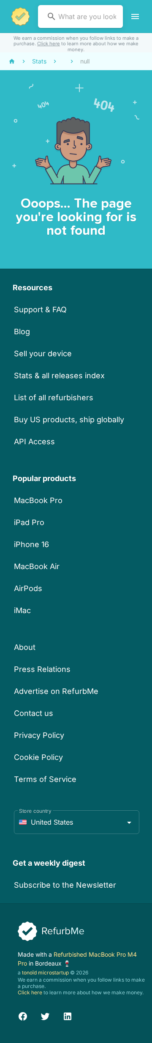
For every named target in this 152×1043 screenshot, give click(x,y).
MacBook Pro (38, 500)
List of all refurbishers (53, 397)
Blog (22, 331)
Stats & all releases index (59, 375)
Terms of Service (45, 779)
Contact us (33, 713)
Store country (35, 811)
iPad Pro (29, 522)
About (24, 647)
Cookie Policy (38, 757)
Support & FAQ (40, 309)
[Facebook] (23, 1015)
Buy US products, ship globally (69, 419)
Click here (48, 44)
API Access (34, 441)
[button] (76, 822)
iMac (22, 610)
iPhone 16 (31, 544)
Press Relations (42, 669)
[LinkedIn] (67, 1015)
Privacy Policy (39, 735)
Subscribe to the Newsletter (65, 885)
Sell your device (43, 353)
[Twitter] (45, 1015)
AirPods (28, 588)
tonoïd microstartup (45, 972)
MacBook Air (37, 566)
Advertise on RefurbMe (56, 691)
